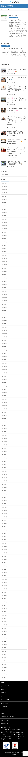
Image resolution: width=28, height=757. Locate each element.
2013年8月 (4, 628)
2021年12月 (5, 346)
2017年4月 (4, 510)
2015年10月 (5, 543)
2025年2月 (4, 238)
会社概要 (3, 682)
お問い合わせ (4, 703)
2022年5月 (4, 330)
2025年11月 (4, 209)
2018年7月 (4, 477)
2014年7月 (4, 592)
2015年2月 (4, 569)
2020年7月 (4, 399)
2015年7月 (4, 553)
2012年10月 (5, 661)
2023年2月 (4, 304)
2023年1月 (4, 307)
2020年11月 (4, 386)
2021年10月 (5, 353)
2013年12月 (5, 615)
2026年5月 (4, 189)
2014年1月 (4, 611)
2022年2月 (4, 340)
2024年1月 (4, 281)
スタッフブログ (13, 17)
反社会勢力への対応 (6, 720)
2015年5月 (4, 559)
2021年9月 (4, 356)
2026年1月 (4, 202)
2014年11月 (4, 579)
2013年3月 (4, 644)
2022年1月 (4, 343)
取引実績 (3, 692)
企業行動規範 (4, 723)
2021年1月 (4, 379)
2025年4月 (4, 232)
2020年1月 (4, 418)
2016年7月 (4, 526)
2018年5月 (4, 484)
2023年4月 (4, 297)
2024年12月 (5, 245)
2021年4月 (4, 373)
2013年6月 (4, 634)
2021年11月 (4, 350)
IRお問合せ (4, 706)
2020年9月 (4, 392)
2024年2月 (4, 278)
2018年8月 (4, 474)
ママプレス (4, 734)
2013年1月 (4, 651)
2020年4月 (4, 409)
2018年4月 (4, 487)
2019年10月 (5, 428)
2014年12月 (5, 575)
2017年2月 (4, 517)
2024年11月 (4, 248)
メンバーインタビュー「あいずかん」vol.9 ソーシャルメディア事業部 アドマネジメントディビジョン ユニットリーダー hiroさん (17, 151)
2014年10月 (5, 582)
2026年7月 (4, 183)
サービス (3, 689)
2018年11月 (4, 464)
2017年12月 (5, 497)
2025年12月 (5, 206)
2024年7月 (4, 261)
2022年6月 (4, 327)
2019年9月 (4, 431)
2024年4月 (4, 271)
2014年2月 (4, 608)
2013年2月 (4, 647)
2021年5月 (4, 369)
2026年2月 (4, 199)
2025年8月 (4, 219)
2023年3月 (4, 301)
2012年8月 (4, 667)
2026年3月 (4, 196)
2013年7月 (4, 631)
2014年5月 (4, 598)
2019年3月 (4, 451)
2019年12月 (5, 422)
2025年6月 (4, 225)
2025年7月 (4, 222)
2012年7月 (4, 670)
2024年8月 (4, 258)
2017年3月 (4, 513)
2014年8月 (4, 589)
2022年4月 (4, 333)
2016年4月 (4, 530)
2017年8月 (4, 503)
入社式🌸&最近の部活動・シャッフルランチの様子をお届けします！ (17, 100)
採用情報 (3, 713)
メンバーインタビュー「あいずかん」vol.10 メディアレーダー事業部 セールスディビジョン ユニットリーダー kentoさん (17, 120)
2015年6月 (4, 556)
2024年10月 (5, 251)
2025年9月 (4, 215)
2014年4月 (4, 602)
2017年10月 (5, 500)
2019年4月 (4, 448)
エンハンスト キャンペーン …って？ (13, 48)
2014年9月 (4, 585)
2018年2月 (4, 494)
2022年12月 (5, 310)
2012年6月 (4, 674)
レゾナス (3, 740)
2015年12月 (5, 536)
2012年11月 (4, 657)
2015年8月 (4, 549)
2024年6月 (4, 265)
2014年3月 (4, 605)
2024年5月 (4, 268)
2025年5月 (4, 229)
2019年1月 (4, 458)
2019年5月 (4, 445)
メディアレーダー (6, 736)
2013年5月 (4, 638)
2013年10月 (5, 621)
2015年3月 (4, 566)
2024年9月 (4, 255)
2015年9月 (4, 546)
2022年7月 (4, 323)
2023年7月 (4, 291)
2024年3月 (4, 274)
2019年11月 (4, 425)
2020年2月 (4, 415)
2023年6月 (4, 294)
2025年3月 (4, 235)
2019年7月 (4, 438)
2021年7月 (4, 363)
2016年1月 (4, 533)
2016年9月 (4, 523)
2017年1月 (4, 520)
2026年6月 (4, 186)
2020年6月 (4, 402)
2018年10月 (5, 467)
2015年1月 (4, 572)
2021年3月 (4, 376)
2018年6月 (4, 481)
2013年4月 (4, 641)
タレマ (11, 738)
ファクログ (17, 738)
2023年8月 (4, 287)
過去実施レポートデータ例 (7, 716)
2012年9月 (4, 664)
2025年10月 (5, 212)
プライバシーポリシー (6, 686)
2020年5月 (4, 405)
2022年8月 (4, 320)
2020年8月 (4, 395)
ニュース (3, 696)
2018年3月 (4, 490)
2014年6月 (4, 595)
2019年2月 (4, 454)
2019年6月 (4, 441)
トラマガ (12, 734)
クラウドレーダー (19, 736)
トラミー (20, 734)
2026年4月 (4, 193)
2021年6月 (4, 366)
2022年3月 (4, 337)
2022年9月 (4, 317)
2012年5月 (4, 677)
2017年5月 (4, 507)
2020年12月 (5, 382)
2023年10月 (5, 284)
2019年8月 (4, 435)
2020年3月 (4, 412)
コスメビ (3, 738)
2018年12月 (5, 461)
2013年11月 (4, 618)
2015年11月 (4, 539)
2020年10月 (5, 389)
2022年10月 (5, 314)
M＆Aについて (4, 710)
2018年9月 (4, 471)
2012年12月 (5, 654)
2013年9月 (4, 625)
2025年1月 (4, 242)
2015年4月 (4, 562)
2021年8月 (4, 359)
